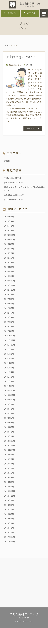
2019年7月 (9, 463)
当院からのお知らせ (13, 178)
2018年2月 (9, 527)
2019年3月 (9, 482)
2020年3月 (9, 427)
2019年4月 (9, 477)
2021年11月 (9, 340)
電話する (12, 13)
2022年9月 (9, 294)
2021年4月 (9, 372)
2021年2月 (9, 381)
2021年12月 (9, 335)
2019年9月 (9, 454)
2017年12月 (9, 537)
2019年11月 (9, 445)
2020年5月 (9, 418)
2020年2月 (9, 431)
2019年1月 (9, 486)
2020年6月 (9, 413)
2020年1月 (9, 436)
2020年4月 (9, 422)
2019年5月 (9, 472)
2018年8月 (9, 505)
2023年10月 (9, 239)
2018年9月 (9, 500)
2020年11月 (9, 395)
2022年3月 (9, 322)
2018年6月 (9, 514)
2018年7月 (9, 509)
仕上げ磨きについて (21, 57)
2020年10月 (9, 399)
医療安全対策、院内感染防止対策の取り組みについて (24, 189)
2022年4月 (9, 317)
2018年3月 (9, 523)
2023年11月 (9, 235)
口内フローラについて (14, 199)
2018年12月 (9, 491)
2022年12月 (9, 280)
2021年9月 (9, 349)
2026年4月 (9, 221)
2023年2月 (9, 271)
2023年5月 (9, 258)
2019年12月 (9, 441)
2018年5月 (9, 518)
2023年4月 (9, 262)
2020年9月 (9, 404)
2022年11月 (9, 285)
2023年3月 (9, 267)
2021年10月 (9, 344)
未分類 (29, 65)
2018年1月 (9, 532)
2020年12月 (9, 390)
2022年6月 (9, 308)
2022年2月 (9, 326)
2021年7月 (9, 358)
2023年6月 (9, 253)
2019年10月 (9, 450)
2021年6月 (9, 363)
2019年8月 (9, 459)
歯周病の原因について (14, 195)
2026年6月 (9, 216)
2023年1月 (9, 276)
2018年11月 (9, 495)
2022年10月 (9, 289)
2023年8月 (9, 244)
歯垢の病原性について (14, 182)
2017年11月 (9, 541)
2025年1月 (9, 225)
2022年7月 (9, 303)
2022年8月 (9, 299)
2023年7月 (9, 248)
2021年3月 (9, 376)
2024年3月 (9, 230)
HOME (7, 45)
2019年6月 (9, 468)
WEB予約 (31, 13)
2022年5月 (9, 312)
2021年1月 (9, 386)
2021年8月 (9, 354)
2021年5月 (9, 367)
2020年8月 (9, 408)
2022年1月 (9, 331)
